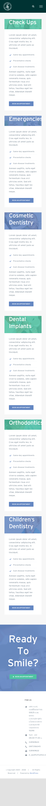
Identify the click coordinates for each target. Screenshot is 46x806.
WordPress (34, 773)
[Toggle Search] (33, 6)
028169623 (34, 742)
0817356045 (35, 746)
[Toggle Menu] (41, 6)
